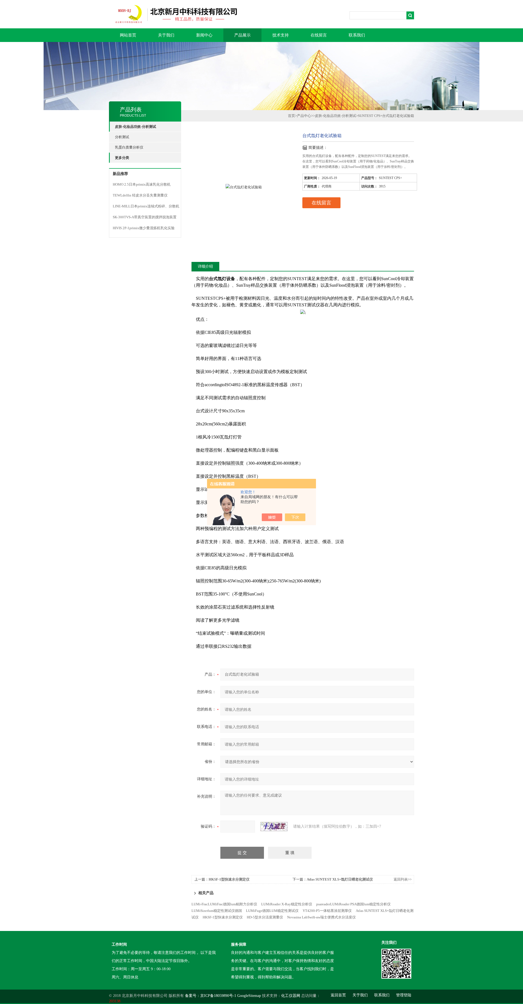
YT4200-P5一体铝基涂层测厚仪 (327, 911)
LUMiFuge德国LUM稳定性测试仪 (272, 911)
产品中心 (304, 116)
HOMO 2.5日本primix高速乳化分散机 (142, 184)
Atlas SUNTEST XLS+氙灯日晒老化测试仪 (340, 879)
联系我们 (357, 35)
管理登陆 (403, 995)
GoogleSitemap (249, 996)
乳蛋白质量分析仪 (129, 147)
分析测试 (122, 137)
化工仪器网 (290, 996)
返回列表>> (403, 879)
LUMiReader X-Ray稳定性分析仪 (286, 904)
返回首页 (338, 995)
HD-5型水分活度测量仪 (265, 917)
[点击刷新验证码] (274, 826)
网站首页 (128, 35)
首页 (291, 116)
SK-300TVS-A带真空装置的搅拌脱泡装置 (145, 217)
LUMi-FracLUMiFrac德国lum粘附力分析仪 (224, 904)
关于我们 (166, 35)
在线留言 (319, 35)
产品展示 (242, 35)
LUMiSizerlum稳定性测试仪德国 (216, 911)
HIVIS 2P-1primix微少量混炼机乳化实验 (144, 228)
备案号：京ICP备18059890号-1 (210, 996)
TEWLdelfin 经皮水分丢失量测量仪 (140, 195)
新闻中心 (204, 35)
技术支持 (280, 35)
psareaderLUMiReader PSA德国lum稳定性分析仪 (353, 904)
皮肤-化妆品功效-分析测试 (335, 116)
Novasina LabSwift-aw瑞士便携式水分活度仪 (321, 917)
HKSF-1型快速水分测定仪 (229, 879)
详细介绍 (205, 266)
